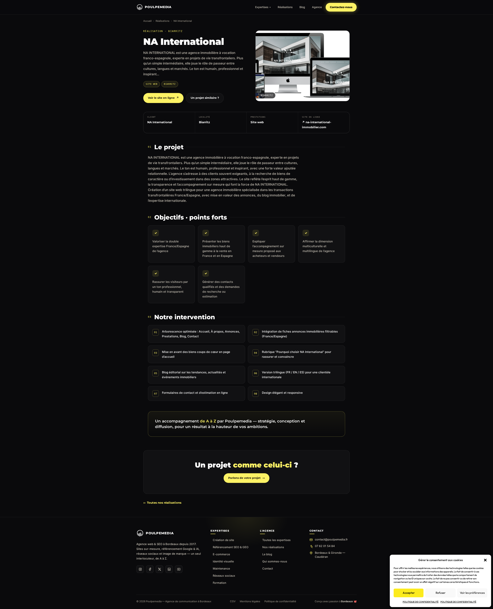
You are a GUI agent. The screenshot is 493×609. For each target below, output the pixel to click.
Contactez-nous (341, 7)
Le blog (267, 554)
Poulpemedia (158, 7)
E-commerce (221, 554)
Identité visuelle (223, 561)
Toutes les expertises (276, 540)
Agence (317, 7)
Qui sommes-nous (274, 561)
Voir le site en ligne (163, 98)
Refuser (440, 593)
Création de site (223, 540)
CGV (233, 601)
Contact (267, 568)
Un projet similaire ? (205, 98)
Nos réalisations (273, 547)
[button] (485, 560)
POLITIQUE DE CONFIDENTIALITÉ (421, 601)
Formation (219, 582)
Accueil (147, 20)
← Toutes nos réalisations (162, 502)
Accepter (409, 593)
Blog (302, 7)
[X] (159, 569)
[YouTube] (179, 569)
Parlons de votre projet (246, 478)
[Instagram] (140, 569)
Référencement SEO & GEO (230, 547)
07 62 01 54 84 (325, 546)
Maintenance (221, 568)
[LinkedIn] (169, 569)
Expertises (263, 7)
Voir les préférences (472, 593)
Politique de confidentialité (280, 601)
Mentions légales (250, 601)
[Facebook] (150, 569)
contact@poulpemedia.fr (331, 539)
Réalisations (285, 7)
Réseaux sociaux (224, 575)
